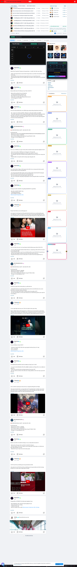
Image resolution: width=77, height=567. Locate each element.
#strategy (37, 507)
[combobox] (18, 1)
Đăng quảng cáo (63, 93)
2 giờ (15, 206)
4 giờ (15, 518)
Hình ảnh (26, 40)
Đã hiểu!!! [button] (58, 564)
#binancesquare (14, 194)
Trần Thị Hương (56, 8)
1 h (14, 147)
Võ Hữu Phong (55, 10)
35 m (15, 108)
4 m (14, 69)
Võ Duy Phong (55, 14)
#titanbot (49, 82)
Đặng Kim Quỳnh (56, 16)
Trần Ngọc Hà (55, 12)
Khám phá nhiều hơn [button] (17, 564)
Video (33, 40)
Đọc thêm (12, 80)
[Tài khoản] (75, 2)
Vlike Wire (16, 67)
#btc (23, 194)
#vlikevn (49, 84)
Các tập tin (47, 40)
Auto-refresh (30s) (59, 33)
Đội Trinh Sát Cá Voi (18, 126)
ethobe (15, 517)
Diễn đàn (17, 33)
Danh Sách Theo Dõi (41, 43)
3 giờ (15, 362)
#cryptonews (19, 194)
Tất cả (13, 40)
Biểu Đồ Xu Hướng (34, 43)
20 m (15, 88)
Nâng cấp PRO (57, 76)
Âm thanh (39, 40)
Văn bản (19, 40)
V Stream (16, 204)
